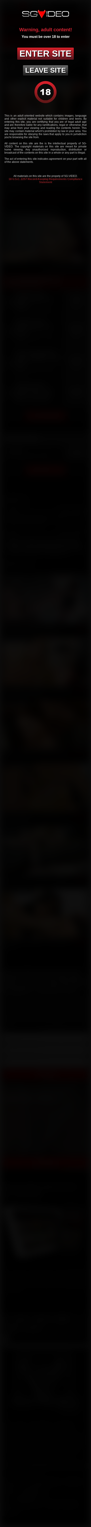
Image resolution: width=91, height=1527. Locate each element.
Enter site (45, 53)
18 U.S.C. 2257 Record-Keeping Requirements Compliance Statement (45, 181)
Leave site (45, 70)
